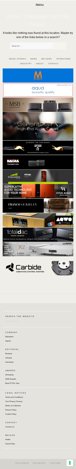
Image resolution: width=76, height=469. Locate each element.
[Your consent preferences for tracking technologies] (69, 462)
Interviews (9, 362)
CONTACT (53, 64)
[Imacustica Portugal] (38, 176)
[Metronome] (38, 219)
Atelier (7, 439)
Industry (8, 358)
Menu (40, 5)
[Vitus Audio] (38, 190)
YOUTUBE (55, 463)
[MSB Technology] (38, 104)
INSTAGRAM (22, 463)
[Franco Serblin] (38, 205)
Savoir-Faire (10, 444)
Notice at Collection (13, 406)
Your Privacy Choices (13, 401)
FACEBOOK (39, 463)
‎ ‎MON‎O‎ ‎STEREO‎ (17, 59)
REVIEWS (46, 59)
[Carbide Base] (38, 268)
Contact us (9, 427)
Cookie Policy (10, 414)
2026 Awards (10, 379)
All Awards (9, 375)
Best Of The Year (12, 383)
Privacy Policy (10, 410)
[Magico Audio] (38, 75)
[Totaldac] (38, 234)
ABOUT (40, 64)
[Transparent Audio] (38, 147)
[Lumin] (38, 248)
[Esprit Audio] (38, 125)
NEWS (33, 59)
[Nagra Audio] (38, 162)
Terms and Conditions (14, 397)
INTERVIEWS (63, 59)
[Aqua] (38, 89)
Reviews (8, 354)
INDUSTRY (26, 64)
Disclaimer (9, 337)
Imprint (8, 341)
